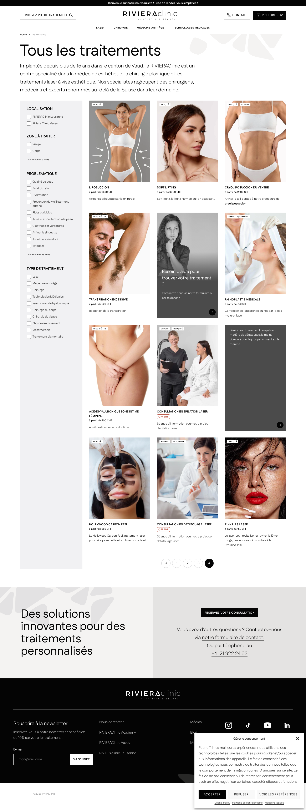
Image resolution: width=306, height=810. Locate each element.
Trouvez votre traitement (45, 15)
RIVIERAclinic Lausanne (117, 753)
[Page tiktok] (248, 725)
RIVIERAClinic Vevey (114, 742)
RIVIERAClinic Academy (117, 732)
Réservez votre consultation (229, 613)
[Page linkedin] (287, 725)
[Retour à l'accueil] (150, 15)
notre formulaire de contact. (233, 637)
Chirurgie (121, 28)
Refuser (241, 794)
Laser (100, 28)
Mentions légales (274, 803)
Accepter (212, 794)
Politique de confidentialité (247, 803)
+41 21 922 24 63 (229, 653)
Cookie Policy (222, 803)
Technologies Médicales (191, 28)
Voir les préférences (278, 794)
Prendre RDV (272, 15)
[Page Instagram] (228, 725)
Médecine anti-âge (150, 28)
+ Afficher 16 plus (39, 254)
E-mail (18, 749)
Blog (193, 732)
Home (23, 34)
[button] (298, 738)
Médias (196, 722)
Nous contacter (111, 722)
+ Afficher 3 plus (39, 159)
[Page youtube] (267, 725)
